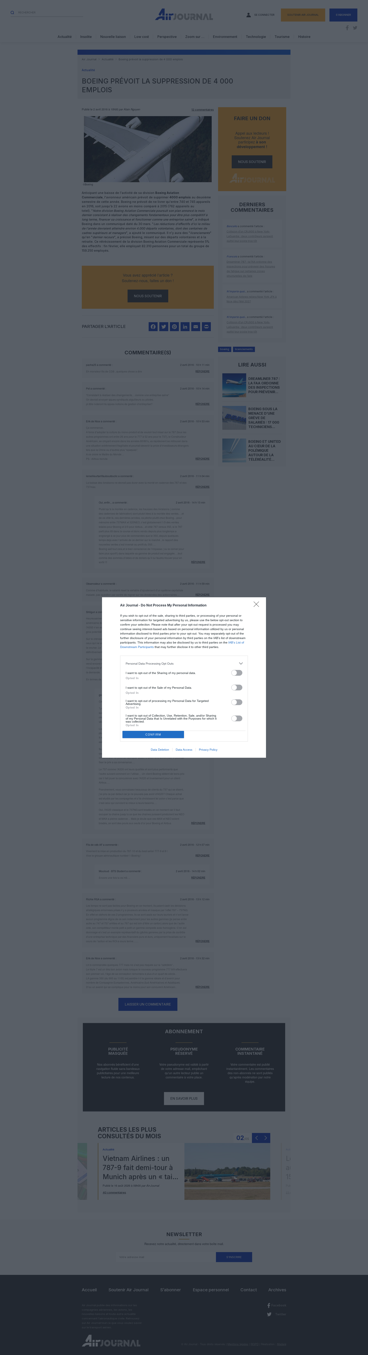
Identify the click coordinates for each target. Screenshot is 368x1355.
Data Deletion (160, 749)
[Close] (258, 606)
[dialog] (184, 677)
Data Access (184, 749)
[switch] (236, 673)
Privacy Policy (208, 749)
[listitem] (184, 663)
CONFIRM (153, 734)
